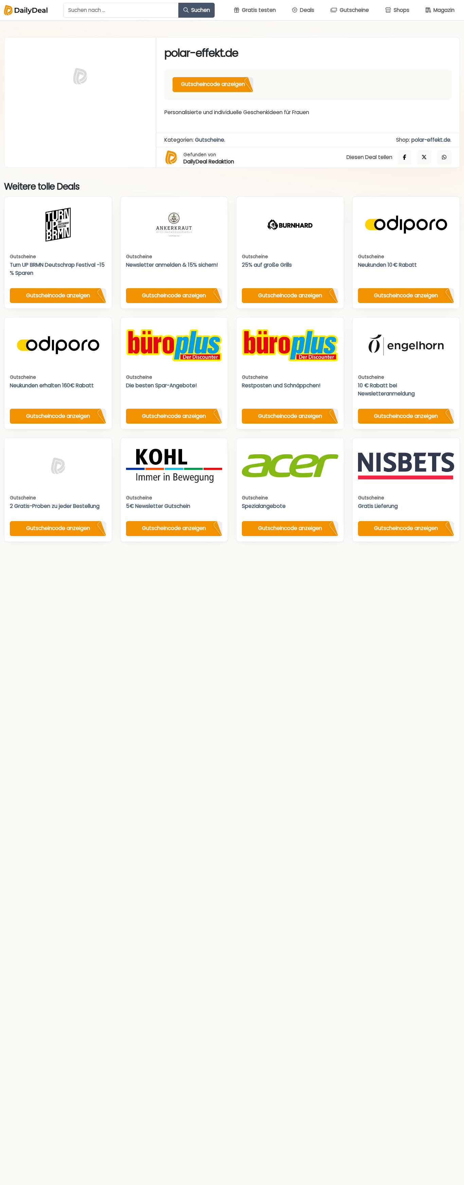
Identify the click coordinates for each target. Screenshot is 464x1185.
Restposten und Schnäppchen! (281, 385)
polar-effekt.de (430, 139)
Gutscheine (209, 139)
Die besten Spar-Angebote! (161, 385)
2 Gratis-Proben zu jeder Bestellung (55, 506)
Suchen (200, 10)
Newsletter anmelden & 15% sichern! (172, 264)
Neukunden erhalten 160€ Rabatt (52, 385)
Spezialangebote (264, 506)
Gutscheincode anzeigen (213, 84)
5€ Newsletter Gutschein (158, 506)
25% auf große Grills (267, 264)
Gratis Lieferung (378, 506)
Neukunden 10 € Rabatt (387, 264)
